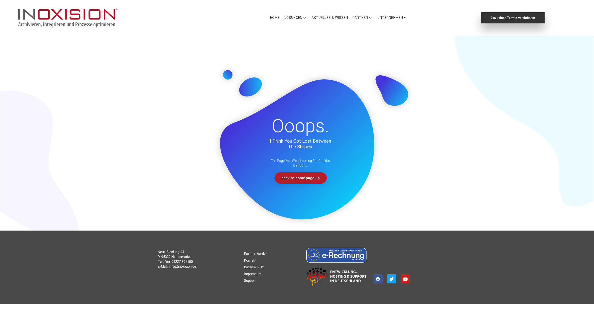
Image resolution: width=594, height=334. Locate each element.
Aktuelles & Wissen (330, 17)
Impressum (252, 274)
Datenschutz (254, 267)
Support (250, 281)
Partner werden (256, 254)
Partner (360, 17)
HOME (275, 17)
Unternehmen (390, 17)
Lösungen (293, 17)
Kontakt (250, 260)
